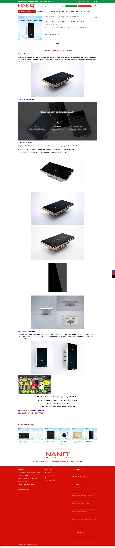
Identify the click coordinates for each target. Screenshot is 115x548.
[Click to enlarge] (20, 38)
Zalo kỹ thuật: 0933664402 (85, 6)
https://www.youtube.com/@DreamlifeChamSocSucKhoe (84, 519)
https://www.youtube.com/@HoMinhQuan (80, 503)
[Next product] (96, 17)
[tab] (57, 45)
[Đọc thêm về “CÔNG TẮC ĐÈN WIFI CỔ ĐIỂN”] (82, 430)
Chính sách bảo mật (51, 472)
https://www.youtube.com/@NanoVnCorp (80, 477)
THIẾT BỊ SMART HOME (63, 16)
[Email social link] (52, 34)
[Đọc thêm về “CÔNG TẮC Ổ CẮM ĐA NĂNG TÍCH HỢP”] (29, 430)
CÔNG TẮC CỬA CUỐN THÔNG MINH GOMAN (63, 443)
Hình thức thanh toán (50, 480)
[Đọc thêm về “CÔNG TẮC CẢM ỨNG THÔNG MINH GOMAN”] (96, 430)
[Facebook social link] (93, 1)
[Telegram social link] (58, 34)
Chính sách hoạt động (51, 475)
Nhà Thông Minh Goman (74, 16)
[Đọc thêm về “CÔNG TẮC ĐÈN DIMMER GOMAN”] (42, 430)
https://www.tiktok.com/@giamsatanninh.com (81, 533)
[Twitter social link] (50, 34)
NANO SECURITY (53, 16)
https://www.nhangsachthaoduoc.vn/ (79, 511)
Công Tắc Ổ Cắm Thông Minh (51, 18)
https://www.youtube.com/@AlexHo (89, 525)
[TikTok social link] (96, 1)
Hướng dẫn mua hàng (51, 477)
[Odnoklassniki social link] (57, 34)
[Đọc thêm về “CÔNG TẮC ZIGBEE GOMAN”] (56, 430)
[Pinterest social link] (54, 34)
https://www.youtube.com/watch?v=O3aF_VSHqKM (83, 495)
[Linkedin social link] (55, 34)
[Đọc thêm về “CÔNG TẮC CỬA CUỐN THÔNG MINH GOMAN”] (69, 430)
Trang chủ (47, 16)
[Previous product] (94, 17)
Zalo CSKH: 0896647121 (71, 6)
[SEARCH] (62, 6)
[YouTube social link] (95, 1)
